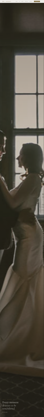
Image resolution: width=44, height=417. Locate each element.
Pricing (26, 1)
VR (19, 1)
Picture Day (37, 1)
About (23, 1)
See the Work (4, 412)
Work (16, 1)
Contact (30, 1)
